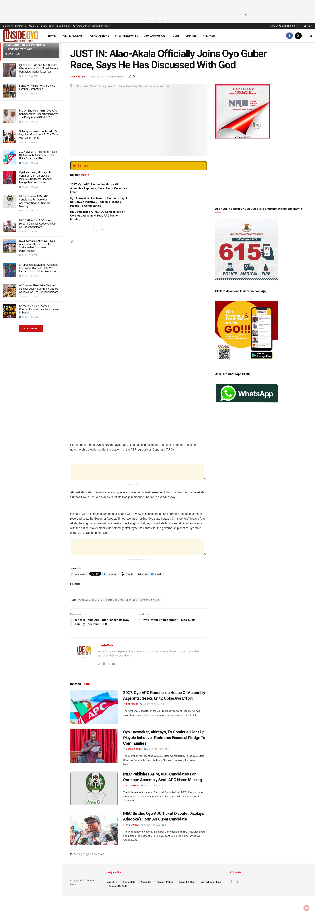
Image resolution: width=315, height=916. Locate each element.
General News (99, 35)
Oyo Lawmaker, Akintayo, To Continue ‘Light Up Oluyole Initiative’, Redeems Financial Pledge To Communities (98, 201)
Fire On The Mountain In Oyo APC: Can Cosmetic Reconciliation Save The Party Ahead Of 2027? (38, 114)
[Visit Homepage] (21, 35)
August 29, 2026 (151, 785)
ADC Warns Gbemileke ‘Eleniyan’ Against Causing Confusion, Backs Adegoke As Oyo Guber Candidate (38, 288)
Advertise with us (81, 26)
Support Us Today (101, 26)
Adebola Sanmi (134, 749)
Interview (208, 35)
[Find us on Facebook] (289, 35)
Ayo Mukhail (132, 785)
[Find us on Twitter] (298, 35)
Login (309, 26)
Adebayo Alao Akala (90, 600)
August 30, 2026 (150, 704)
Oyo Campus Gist (155, 35)
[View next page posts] (102, 229)
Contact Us (20, 26)
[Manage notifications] (306, 908)
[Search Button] (311, 35)
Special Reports (126, 35)
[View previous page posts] (96, 229)
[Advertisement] (156, 8)
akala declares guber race (121, 600)
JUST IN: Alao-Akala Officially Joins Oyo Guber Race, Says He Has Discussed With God (29, 45)
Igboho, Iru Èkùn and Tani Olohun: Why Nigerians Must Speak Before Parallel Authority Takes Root (38, 68)
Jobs (176, 35)
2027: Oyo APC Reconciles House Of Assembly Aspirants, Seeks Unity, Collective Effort (38, 155)
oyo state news (150, 600)
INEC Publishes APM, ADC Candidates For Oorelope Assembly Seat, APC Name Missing (97, 215)
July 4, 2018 (97, 76)
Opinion (190, 35)
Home (52, 35)
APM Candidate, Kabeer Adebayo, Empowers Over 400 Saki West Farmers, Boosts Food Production (38, 268)
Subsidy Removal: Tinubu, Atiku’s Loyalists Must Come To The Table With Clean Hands (39, 134)
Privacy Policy (47, 26)
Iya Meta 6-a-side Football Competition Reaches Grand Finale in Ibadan (39, 309)
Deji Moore (132, 704)
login (81, 854)
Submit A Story (63, 26)
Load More (30, 328)
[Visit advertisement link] (138, 306)
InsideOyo (8, 26)
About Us (33, 26)
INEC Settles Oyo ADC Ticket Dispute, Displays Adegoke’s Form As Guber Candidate (38, 223)
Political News (71, 35)
